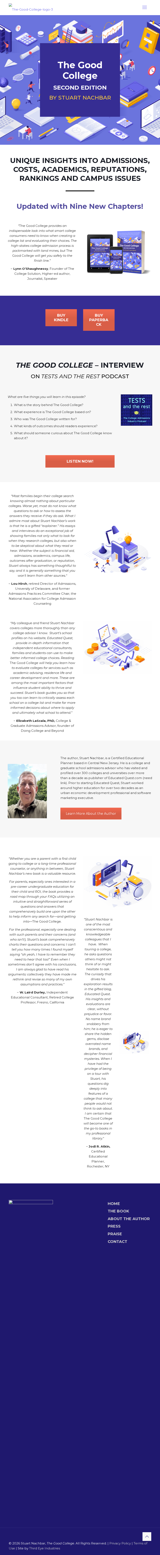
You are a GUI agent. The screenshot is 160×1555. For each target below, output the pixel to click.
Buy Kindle (61, 317)
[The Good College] (31, 8)
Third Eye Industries (44, 1548)
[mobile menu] (144, 7)
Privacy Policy (120, 1543)
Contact (117, 1241)
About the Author (129, 1219)
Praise (115, 1234)
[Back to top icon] (146, 1536)
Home (114, 1203)
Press (114, 1226)
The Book (118, 1211)
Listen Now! (80, 461)
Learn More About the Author (91, 814)
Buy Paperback (98, 320)
